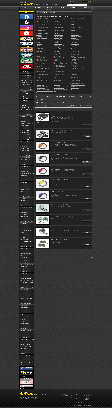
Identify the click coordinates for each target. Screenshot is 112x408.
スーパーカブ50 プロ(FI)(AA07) (27, 118)
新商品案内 (64, 394)
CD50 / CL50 (23, 187)
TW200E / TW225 (24, 316)
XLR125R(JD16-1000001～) (25, 301)
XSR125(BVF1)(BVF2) (25, 216)
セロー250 (23, 319)
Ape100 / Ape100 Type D (25, 196)
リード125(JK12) (24, 262)
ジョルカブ (23, 121)
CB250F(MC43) (24, 337)
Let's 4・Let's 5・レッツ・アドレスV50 (26, 281)
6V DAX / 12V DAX (24, 182)
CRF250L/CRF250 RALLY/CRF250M (27, 339)
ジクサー (23, 312)
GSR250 (22, 314)
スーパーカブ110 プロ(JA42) (26, 134)
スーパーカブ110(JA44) (25, 137)
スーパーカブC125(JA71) (25, 157)
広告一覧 (77, 398)
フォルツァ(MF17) (24, 269)
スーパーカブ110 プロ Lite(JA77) (27, 77)
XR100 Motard (23, 200)
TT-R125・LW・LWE (58, 72)
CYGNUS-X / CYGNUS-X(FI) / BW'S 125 (26, 221)
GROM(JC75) (23, 164)
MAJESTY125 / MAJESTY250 (26, 278)
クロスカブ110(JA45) (25, 148)
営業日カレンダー (87, 397)
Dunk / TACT (23, 205)
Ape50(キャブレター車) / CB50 (26, 189)
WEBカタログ (78, 394)
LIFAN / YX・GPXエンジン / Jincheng (25, 299)
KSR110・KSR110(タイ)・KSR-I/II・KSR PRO (25, 287)
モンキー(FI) (23, 91)
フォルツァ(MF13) (24, 273)
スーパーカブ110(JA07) (25, 130)
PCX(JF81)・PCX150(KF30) (26, 253)
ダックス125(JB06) (24, 100)
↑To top (91, 257)
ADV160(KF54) (24, 257)
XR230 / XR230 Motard (58, 80)
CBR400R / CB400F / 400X (25, 342)
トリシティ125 (24, 235)
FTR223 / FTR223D (24, 307)
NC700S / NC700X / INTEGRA (26, 355)
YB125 (22, 296)
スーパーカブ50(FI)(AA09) (26, 114)
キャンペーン (78, 399)
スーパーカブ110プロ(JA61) (26, 143)
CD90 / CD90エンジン (25, 191)
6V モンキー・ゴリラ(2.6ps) (26, 87)
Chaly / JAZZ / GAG (24, 184)
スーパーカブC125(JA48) (25, 153)
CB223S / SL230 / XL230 (25, 323)
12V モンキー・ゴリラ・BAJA (26, 89)
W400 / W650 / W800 (24, 353)
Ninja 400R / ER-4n (24, 348)
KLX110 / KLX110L (24, 289)
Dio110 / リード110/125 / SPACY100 (27, 264)
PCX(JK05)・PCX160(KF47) (26, 246)
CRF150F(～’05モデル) (42, 75)
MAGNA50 (23, 180)
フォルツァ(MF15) (24, 271)
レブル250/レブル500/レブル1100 (27, 330)
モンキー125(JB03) (24, 96)
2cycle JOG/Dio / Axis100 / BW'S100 (27, 282)
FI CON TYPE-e (87, 394)
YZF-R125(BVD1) (24, 212)
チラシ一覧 (78, 397)
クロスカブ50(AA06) (25, 125)
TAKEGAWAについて (88, 398)
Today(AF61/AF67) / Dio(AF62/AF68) (27, 207)
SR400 (22, 321)
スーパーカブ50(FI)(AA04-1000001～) (26, 112)
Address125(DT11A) (24, 239)
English (74, 1)
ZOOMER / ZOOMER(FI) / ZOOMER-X (26, 210)
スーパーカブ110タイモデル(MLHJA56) (25, 142)
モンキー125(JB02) (24, 98)
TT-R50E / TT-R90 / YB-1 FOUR (26, 291)
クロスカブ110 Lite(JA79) (25, 73)
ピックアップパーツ (65, 398)
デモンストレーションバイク (67, 397)
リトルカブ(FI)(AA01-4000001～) (27, 123)
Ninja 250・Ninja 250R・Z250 (26, 346)
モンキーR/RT (23, 105)
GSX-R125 (23, 310)
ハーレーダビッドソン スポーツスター (26, 363)
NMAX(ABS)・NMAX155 (26, 230)
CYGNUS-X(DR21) (24, 219)
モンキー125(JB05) (24, 93)
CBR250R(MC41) (24, 335)
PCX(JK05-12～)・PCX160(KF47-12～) (26, 244)
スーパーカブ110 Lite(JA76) (26, 75)
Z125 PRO (23, 285)
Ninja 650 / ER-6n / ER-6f (25, 351)
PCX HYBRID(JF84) (24, 250)
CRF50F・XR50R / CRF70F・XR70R (27, 173)
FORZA (22, 276)
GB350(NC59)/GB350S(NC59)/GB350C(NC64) (27, 332)
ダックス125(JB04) (24, 102)
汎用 (22, 364)
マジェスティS (24, 225)
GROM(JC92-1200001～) (25, 159)
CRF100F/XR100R (24, 175)
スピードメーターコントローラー (68, 402)
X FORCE (23, 228)
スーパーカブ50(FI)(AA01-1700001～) (26, 110)
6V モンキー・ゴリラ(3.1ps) (26, 84)
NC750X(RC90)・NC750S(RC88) (26, 357)
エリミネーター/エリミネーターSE (26, 344)
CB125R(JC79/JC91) (24, 171)
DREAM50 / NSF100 (24, 203)
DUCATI (22, 360)
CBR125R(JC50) (24, 305)
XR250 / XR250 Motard (25, 326)
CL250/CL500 (23, 328)
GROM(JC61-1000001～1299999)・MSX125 (26, 169)
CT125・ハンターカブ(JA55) (26, 82)
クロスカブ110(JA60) (25, 150)
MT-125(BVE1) (23, 214)
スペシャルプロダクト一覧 (67, 395)
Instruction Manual (79, 402)
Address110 (23, 237)
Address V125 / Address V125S (26, 241)
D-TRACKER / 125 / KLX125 (26, 303)
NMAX (22, 232)
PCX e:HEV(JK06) (24, 248)
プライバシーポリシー (88, 399)
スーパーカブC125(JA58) (25, 155)
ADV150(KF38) (24, 260)
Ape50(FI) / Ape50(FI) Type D (25, 194)
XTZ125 (22, 294)
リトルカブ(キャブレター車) (26, 116)
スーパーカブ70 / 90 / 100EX (26, 128)
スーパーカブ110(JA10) (25, 132)
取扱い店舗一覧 (70, 1)
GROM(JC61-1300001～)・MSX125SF (24, 167)
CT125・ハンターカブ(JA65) (26, 80)
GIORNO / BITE (24, 266)
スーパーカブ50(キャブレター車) (27, 107)
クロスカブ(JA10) (24, 146)
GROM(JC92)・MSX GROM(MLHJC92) (24, 162)
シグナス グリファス (25, 223)
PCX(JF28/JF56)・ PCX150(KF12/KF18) (23, 256)
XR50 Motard (23, 198)
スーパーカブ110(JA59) (25, 139)
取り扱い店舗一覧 (87, 395)
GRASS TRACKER (74, 77)
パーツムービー (79, 395)
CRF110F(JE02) (23, 178)
